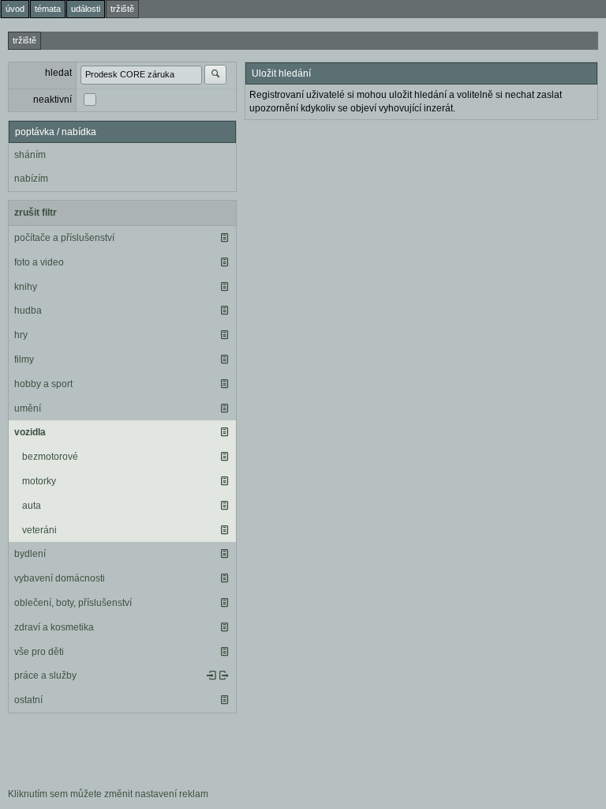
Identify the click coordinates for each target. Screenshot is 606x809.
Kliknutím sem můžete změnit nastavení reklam (108, 794)
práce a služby (45, 675)
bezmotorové (50, 456)
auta (31, 505)
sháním (30, 154)
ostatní (28, 700)
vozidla (30, 432)
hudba (28, 310)
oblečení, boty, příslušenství (73, 602)
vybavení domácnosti (59, 578)
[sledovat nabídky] (224, 675)
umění (27, 408)
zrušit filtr (35, 212)
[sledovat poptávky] (211, 675)
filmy (24, 359)
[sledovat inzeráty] (224, 237)
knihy (25, 286)
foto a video (39, 262)
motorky (39, 481)
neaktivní (52, 99)
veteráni (39, 530)
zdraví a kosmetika (54, 627)
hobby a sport (43, 383)
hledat (58, 72)
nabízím (31, 178)
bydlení (30, 553)
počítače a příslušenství (64, 237)
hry (21, 335)
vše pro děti (39, 651)
